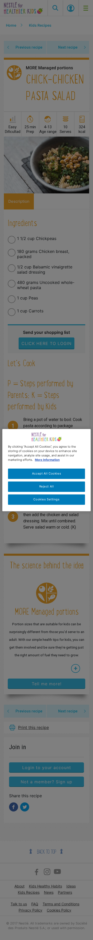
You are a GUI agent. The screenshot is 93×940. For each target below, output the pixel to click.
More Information (47, 460)
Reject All (46, 486)
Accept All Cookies (46, 473)
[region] (46, 470)
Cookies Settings (46, 499)
